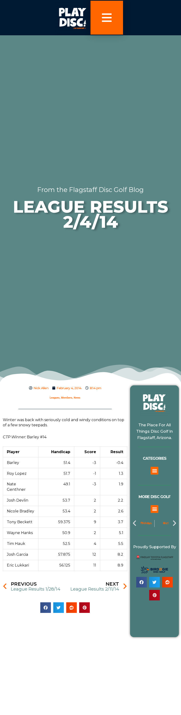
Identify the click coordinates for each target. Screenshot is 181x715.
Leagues (55, 397)
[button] (45, 607)
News (77, 397)
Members (66, 397)
